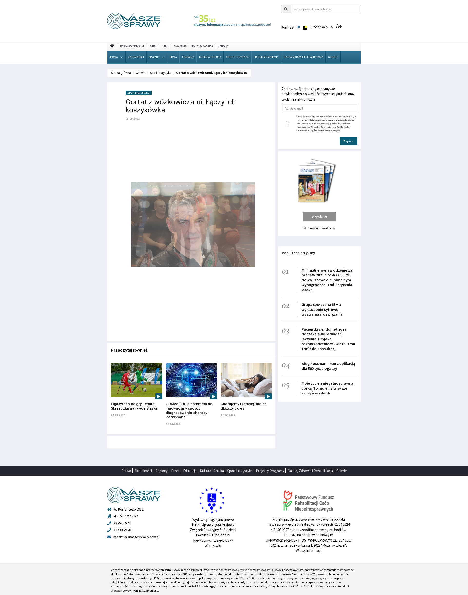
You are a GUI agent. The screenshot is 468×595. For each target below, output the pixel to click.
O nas (153, 46)
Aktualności (136, 57)
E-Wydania (180, 46)
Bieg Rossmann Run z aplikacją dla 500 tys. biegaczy (328, 366)
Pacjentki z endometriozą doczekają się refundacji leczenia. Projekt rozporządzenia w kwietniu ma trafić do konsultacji (328, 339)
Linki (165, 46)
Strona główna (121, 73)
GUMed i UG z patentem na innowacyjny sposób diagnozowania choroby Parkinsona (189, 410)
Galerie (333, 57)
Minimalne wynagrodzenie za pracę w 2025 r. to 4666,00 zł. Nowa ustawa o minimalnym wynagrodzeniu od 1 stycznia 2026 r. (327, 280)
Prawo (114, 57)
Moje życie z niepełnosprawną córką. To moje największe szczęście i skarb (327, 388)
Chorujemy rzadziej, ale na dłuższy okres (244, 406)
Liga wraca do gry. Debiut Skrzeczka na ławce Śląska (134, 406)
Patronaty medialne (132, 46)
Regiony (154, 57)
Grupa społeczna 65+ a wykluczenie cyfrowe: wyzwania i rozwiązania (322, 309)
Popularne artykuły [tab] (298, 253)
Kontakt (223, 46)
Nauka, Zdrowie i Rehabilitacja (303, 57)
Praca (173, 57)
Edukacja (188, 57)
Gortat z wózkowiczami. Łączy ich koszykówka (211, 73)
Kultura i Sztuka (210, 57)
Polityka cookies (202, 46)
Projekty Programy (266, 57)
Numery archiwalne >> (319, 228)
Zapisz (348, 141)
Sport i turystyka (237, 57)
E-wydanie (319, 216)
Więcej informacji (308, 550)
